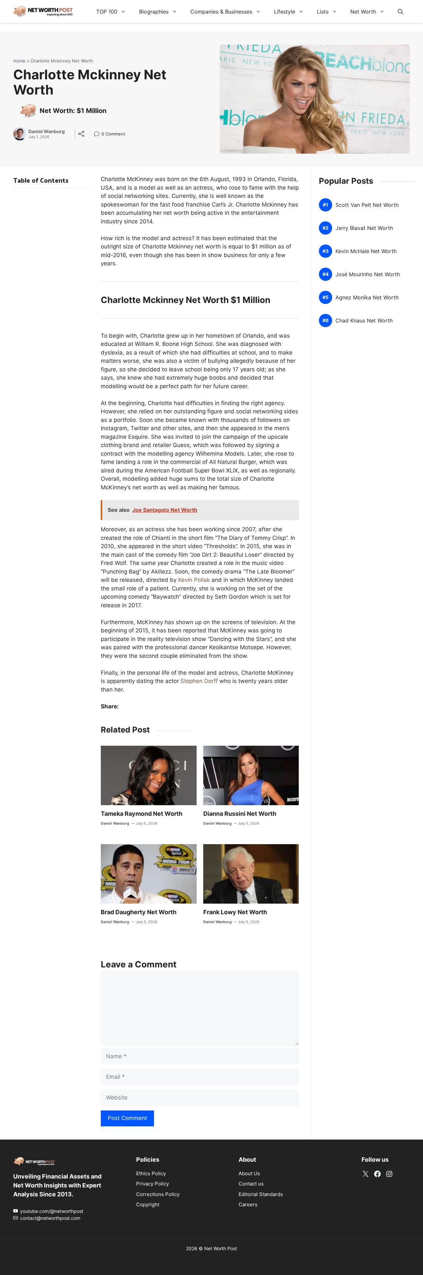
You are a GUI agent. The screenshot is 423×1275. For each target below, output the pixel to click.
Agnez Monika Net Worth (367, 297)
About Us (249, 1173)
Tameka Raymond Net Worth (141, 813)
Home (19, 60)
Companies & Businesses (221, 11)
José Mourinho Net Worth (367, 274)
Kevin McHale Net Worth (366, 251)
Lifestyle (284, 11)
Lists (322, 11)
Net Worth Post (220, 1248)
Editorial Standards (261, 1194)
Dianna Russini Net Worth (239, 813)
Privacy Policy (152, 1184)
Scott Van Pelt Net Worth (367, 205)
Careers (248, 1204)
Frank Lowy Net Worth (235, 912)
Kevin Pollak (194, 580)
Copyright (147, 1204)
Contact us (251, 1184)
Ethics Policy (151, 1173)
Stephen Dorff (199, 681)
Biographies (154, 11)
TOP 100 (106, 11)
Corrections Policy (157, 1194)
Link (98, 134)
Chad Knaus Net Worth (364, 321)
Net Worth (363, 11)
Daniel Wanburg (46, 131)
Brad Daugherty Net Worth (138, 912)
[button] (400, 11)
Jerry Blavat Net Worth (364, 228)
